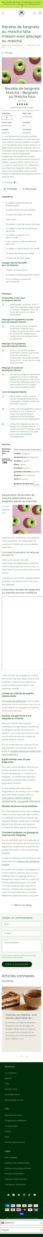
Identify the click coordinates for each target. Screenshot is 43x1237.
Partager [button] (9, 53)
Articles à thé (11, 1089)
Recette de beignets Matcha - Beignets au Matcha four (22, 92)
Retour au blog (23, 905)
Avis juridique (11, 1157)
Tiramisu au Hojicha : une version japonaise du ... (21, 1016)
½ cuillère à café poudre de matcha (23, 274)
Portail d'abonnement (15, 1142)
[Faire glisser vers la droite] (26, 1056)
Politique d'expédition (14, 1174)
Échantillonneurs (12, 1094)
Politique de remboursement (18, 1168)
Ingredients (7, 197)
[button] (3, 13)
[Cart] (40, 13)
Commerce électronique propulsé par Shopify (26, 1218)
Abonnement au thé (14, 1100)
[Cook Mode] (15, 182)
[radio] (17, 104)
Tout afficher (7, 981)
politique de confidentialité (17, 1163)
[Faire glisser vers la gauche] (16, 1056)
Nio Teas (11, 1218)
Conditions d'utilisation (15, 1184)
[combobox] (21, 1222)
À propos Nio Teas (13, 1115)
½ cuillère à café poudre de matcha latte (19, 204)
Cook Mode (7, 182)
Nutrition (6, 444)
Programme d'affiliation (16, 1120)
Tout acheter (10, 1073)
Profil (7, 1137)
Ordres (8, 1131)
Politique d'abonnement (16, 1179)
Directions (6, 294)
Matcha (8, 1078)
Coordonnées (11, 1126)
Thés (7, 1084)
